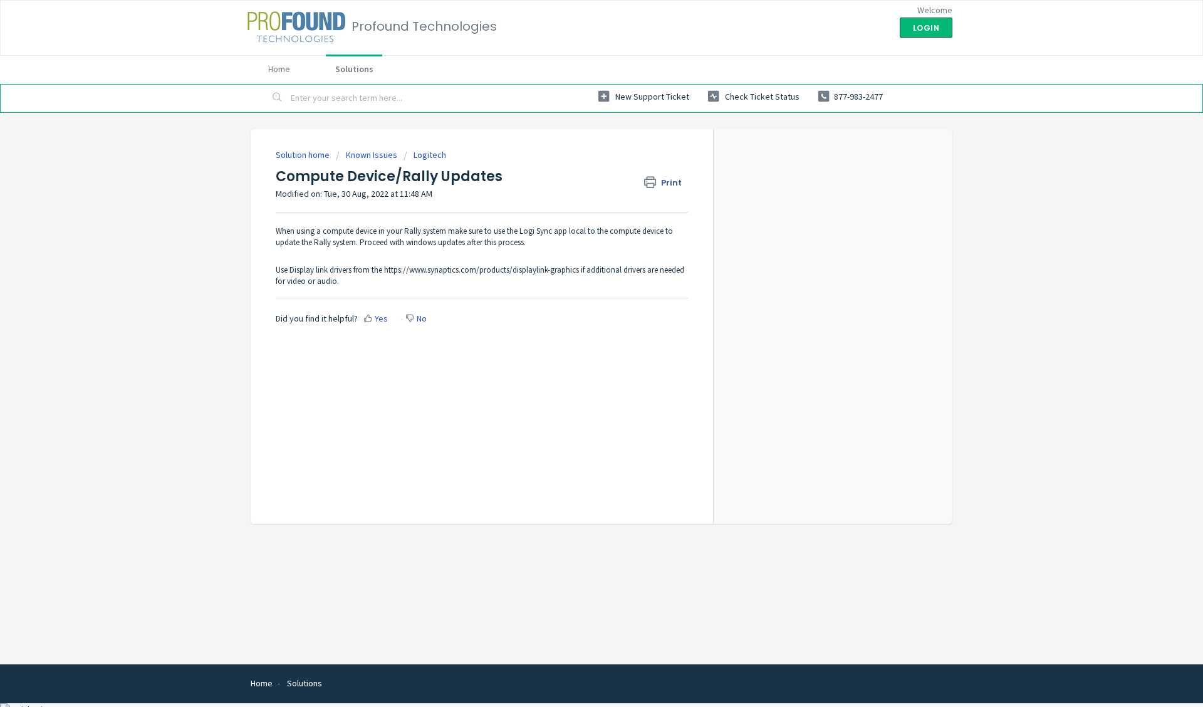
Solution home (303, 154)
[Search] (277, 98)
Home (279, 69)
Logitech (430, 154)
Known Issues (371, 154)
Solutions (354, 69)
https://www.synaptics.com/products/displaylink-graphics (481, 269)
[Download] (578, 189)
